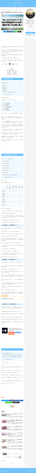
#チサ (18, 355)
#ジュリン (15, 355)
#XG (13, 355)
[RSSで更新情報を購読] (13, 406)
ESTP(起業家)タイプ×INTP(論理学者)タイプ (12, 74)
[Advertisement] (12, 40)
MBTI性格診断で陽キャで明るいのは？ (7, 298)
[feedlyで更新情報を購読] (11, 406)
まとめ (7, 75)
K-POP (2, 397)
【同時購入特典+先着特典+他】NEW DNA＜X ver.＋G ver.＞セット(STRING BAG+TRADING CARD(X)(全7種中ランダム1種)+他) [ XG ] (15, 329)
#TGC (12, 355)
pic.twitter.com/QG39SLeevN (13, 174)
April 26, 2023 (10, 94)
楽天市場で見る (11, 332)
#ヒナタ (20, 355)
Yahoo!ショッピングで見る (18, 332)
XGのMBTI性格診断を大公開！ (10, 69)
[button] (20, 31)
